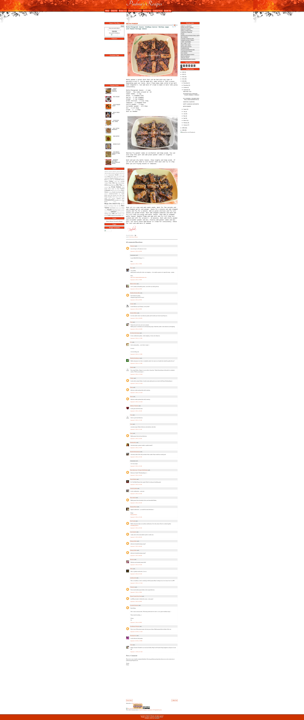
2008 (183, 130)
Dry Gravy (113, 185)
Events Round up (112, 188)
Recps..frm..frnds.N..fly (112, 203)
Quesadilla (116, 200)
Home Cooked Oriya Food (136, 596)
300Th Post (122, 171)
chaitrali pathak (133, 488)
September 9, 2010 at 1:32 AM (136, 429)
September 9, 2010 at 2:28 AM (136, 438)
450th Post (114, 173)
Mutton (118, 195)
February (185, 122)
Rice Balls (119, 205)
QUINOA (120, 200)
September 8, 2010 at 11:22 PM (136, 363)
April (184, 118)
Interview (106, 193)
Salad (111, 207)
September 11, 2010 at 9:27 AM (136, 651)
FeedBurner (117, 33)
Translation (120, 213)
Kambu (123, 193)
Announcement (111, 175)
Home (107, 11)
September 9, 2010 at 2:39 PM (136, 592)
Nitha (131, 568)
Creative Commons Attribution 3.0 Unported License (150, 709)
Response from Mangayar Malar (110, 205)
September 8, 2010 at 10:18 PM (136, 329)
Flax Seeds (115, 190)
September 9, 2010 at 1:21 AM (136, 420)
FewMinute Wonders (134, 626)
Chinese (106, 181)
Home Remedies (119, 192)
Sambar (113, 208)
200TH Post (114, 171)
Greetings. (110, 192)
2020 (183, 72)
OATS (113, 196)
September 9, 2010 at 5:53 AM (136, 517)
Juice (119, 193)
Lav (131, 342)
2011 (183, 79)
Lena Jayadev (133, 532)
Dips (117, 183)
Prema (131, 387)
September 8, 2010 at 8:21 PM (136, 288)
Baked (109, 176)
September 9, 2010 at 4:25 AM (136, 493)
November (185, 85)
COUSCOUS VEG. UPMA (115, 121)
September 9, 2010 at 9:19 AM (136, 564)
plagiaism (113, 198)
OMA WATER (116, 136)
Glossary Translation (134, 11)
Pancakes (120, 196)
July (184, 111)
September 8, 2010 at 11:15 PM (136, 354)
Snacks (109, 209)
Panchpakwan (133, 635)
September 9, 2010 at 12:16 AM (136, 383)
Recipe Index (119, 201)
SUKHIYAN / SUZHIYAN (188, 101)
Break (109, 179)
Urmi (131, 322)
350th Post (106, 173)
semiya (120, 207)
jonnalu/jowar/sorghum (113, 193)
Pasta (123, 196)
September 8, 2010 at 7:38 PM (136, 263)
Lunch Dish (110, 195)
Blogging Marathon (114, 178)
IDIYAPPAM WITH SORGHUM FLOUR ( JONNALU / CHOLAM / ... (191, 95)
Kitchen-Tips (147, 11)
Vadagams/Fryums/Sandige (116, 215)
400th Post (110, 173)
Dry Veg (119, 185)
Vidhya (132, 378)
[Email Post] (135, 235)
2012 (183, 76)
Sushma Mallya (133, 313)
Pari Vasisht (132, 521)
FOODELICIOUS (134, 525)
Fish (112, 190)
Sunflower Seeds (107, 212)
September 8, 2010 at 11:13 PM (136, 338)
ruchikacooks (133, 578)
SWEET (113, 212)
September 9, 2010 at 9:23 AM (136, 573)
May (184, 116)
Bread (105, 179)
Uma (131, 415)
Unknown (132, 246)
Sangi (131, 433)
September (185, 89)
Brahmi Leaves (121, 178)
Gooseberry (119, 190)
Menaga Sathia (133, 541)
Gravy (122, 190)
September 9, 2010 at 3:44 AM (136, 475)
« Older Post (174, 700)
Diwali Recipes (121, 183)
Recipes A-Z (123, 11)
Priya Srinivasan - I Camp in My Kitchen (139, 470)
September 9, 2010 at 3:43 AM (136, 466)
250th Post (118, 171)
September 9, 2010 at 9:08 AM (136, 546)
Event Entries (116, 187)
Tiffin (113, 213)
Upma (109, 215)
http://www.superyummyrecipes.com (138, 277)
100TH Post (106, 171)
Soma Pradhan (133, 479)
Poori (123, 198)
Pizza (110, 198)
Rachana (132, 559)
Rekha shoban (133, 283)
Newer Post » (129, 700)
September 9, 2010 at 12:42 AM (136, 392)
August (185, 109)
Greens (106, 192)
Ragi (123, 200)
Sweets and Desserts (120, 212)
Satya (131, 267)
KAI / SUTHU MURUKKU (115, 129)
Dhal (113, 183)
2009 (183, 127)
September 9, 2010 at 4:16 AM (136, 484)
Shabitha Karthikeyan (135, 358)
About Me (114, 11)
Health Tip (167, 11)
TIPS (116, 213)
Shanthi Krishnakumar (135, 451)
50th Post (121, 173)
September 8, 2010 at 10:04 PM (136, 318)
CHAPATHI (117, 179)
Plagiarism (119, 198)
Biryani (120, 176)
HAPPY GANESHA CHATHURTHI (191, 104)
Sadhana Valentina (134, 405)
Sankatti (117, 207)
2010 (183, 81)
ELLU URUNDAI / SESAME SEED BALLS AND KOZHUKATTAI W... (191, 99)
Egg (109, 187)
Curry (110, 183)
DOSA (106, 185)
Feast (118, 188)
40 (174, 25)
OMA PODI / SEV (187, 91)
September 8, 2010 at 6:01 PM (136, 251)
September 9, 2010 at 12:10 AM (136, 374)
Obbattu (116, 196)
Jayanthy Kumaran (134, 605)
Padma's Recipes (144, 3)
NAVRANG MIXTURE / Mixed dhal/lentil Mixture (116, 161)
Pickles (105, 198)
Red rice (122, 203)
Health (113, 192)
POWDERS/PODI (109, 200)
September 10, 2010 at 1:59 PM (136, 640)
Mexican (114, 195)
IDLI (123, 192)
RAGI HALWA (116, 96)
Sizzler (105, 210)
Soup (113, 210)
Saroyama (156, 718)
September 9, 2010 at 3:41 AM (136, 456)
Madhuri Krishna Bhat (135, 293)
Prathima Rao (133, 442)
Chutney (111, 181)
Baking (112, 176)
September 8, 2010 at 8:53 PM (136, 299)
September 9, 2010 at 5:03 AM (136, 502)
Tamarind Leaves (107, 213)
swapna (132, 303)
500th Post (117, 173)
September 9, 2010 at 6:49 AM (136, 527)
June (184, 113)
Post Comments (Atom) (137, 703)
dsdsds (131, 367)
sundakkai (122, 210)
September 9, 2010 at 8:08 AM (136, 537)
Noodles (110, 197)
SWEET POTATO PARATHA (114, 90)
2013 (183, 74)
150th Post (110, 171)
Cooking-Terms (157, 11)
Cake (111, 179)
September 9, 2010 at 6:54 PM (136, 601)
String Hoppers (118, 210)
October (185, 87)
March (184, 120)
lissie (131, 424)
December (185, 83)
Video (122, 215)
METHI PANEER (132, 23)
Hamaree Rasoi (133, 506)
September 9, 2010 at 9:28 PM (136, 622)
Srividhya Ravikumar (134, 333)
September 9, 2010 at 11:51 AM (136, 583)
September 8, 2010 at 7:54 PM (136, 279)
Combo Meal (117, 181)
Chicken (122, 179)
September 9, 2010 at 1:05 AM (136, 411)
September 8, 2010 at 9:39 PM (136, 309)
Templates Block (159, 717)
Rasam (105, 201)
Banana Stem (116, 176)
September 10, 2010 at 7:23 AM (136, 631)
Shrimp (123, 207)
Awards (117, 175)
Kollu (105, 195)
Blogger (120, 221)
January (185, 125)
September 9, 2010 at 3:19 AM (136, 447)
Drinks (109, 185)
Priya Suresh (133, 497)
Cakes (113, 179)
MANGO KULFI (116, 144)
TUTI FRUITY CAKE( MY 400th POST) (116, 153)
